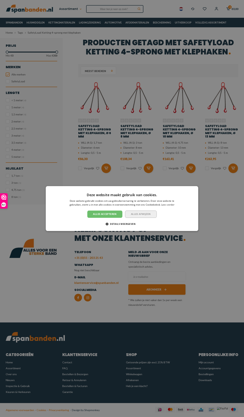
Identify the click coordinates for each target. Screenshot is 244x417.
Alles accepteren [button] (104, 214)
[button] (122, 224)
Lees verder (167, 204)
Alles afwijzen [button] (141, 214)
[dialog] (122, 208)
